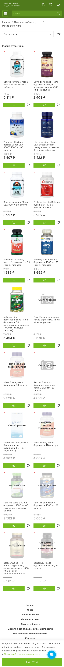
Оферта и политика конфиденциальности (30, 628)
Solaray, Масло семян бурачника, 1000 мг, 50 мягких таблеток (45, 262)
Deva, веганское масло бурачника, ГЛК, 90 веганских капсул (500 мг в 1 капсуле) (45, 85)
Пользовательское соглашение (30, 633)
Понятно (32, 662)
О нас (30, 609)
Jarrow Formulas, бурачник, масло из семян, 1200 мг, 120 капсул (44, 386)
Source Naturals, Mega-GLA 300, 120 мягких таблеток (16, 84)
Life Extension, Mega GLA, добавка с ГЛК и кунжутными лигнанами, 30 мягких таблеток (46, 145)
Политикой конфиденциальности (22, 654)
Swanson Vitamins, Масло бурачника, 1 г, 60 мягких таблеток (16, 262)
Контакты (30, 638)
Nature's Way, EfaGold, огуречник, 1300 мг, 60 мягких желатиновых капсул (15, 506)
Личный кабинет (30, 614)
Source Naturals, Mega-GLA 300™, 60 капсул (16, 203)
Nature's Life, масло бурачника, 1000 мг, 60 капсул (45, 505)
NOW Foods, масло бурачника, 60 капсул (15, 383)
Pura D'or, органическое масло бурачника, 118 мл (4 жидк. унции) (46, 319)
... (39, 22)
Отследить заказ (30, 619)
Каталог (30, 605)
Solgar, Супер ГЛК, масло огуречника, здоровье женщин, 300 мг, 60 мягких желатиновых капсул (16, 568)
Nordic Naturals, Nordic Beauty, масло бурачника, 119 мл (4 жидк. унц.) (15, 446)
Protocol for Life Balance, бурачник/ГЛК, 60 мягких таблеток (46, 204)
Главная (6, 22)
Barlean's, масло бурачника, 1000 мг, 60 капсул (45, 565)
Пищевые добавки (24, 22)
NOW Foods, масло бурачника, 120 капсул (45, 444)
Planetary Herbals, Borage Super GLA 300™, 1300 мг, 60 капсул (13, 145)
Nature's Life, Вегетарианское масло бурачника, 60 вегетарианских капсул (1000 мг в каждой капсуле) (16, 323)
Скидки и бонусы (30, 624)
